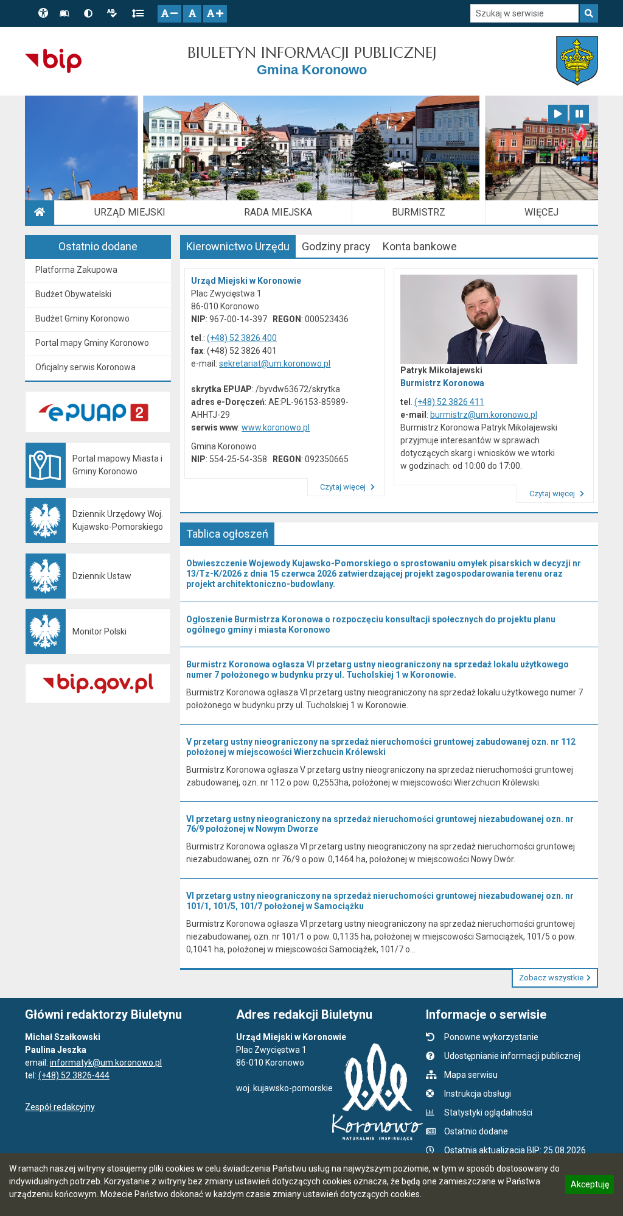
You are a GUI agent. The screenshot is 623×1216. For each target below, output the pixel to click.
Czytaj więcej (343, 486)
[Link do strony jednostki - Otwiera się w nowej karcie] (577, 61)
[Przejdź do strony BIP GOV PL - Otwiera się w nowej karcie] (53, 61)
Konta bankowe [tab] (420, 246)
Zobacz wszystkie (551, 977)
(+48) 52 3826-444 (74, 1075)
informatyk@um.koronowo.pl (106, 1062)
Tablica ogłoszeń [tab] (227, 533)
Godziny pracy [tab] (336, 246)
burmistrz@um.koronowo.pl (483, 415)
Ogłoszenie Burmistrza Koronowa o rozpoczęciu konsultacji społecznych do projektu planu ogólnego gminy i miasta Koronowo (370, 624)
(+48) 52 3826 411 (449, 402)
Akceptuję (589, 1186)
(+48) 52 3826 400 (242, 338)
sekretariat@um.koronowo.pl (274, 363)
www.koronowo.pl (276, 427)
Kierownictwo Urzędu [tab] (238, 246)
